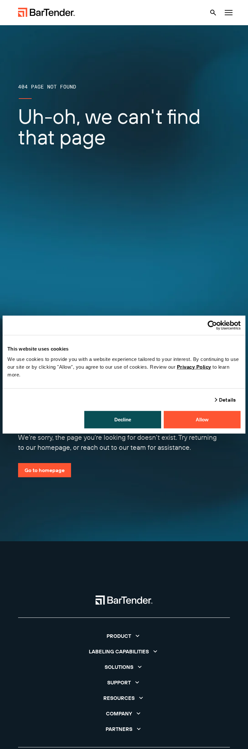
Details (227, 399)
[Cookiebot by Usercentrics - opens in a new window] (212, 325)
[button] (124, 636)
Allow (202, 419)
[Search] (213, 12)
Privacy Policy (194, 366)
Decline (122, 419)
